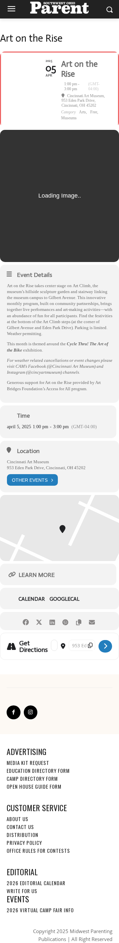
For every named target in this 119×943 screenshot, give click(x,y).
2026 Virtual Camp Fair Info (40, 910)
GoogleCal (64, 599)
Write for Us (22, 890)
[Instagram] (31, 712)
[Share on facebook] (25, 621)
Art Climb (82, 285)
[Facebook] (13, 712)
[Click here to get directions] (105, 646)
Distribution (22, 834)
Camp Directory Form (32, 778)
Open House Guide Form (34, 786)
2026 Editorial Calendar (36, 882)
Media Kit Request (28, 762)
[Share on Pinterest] (65, 621)
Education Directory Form (38, 770)
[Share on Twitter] (39, 621)
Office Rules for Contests (38, 850)
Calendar (32, 599)
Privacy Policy (24, 842)
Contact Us (20, 826)
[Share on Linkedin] (52, 621)
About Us (17, 818)
